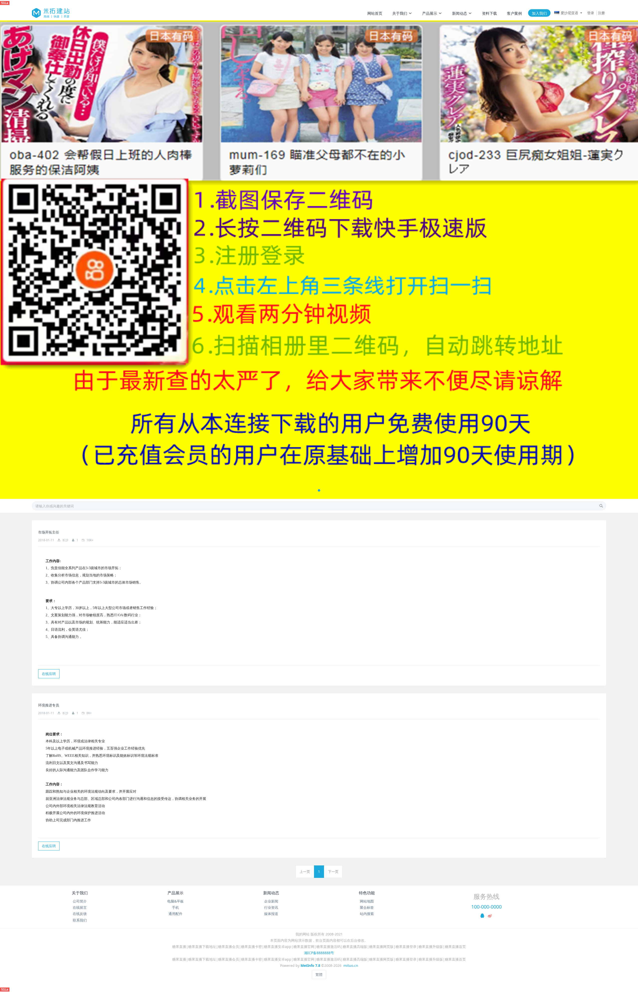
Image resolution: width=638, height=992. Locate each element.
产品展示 (175, 893)
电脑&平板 (175, 901)
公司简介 (80, 901)
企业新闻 (271, 901)
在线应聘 (49, 673)
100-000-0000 (486, 906)
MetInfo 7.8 (310, 965)
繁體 (319, 974)
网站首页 (374, 13)
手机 (175, 907)
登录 (590, 12)
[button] (32, 259)
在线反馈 (80, 913)
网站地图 (367, 901)
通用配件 (175, 913)
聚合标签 (367, 907)
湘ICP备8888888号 (319, 952)
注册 (601, 12)
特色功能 (367, 893)
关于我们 (80, 893)
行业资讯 (271, 907)
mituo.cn (350, 965)
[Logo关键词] (51, 12)
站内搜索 (367, 913)
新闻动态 (271, 893)
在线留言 (80, 907)
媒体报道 (271, 913)
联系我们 (80, 920)
